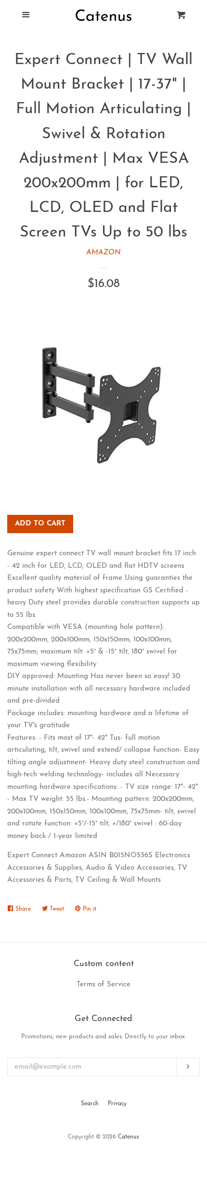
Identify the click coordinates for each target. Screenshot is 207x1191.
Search (90, 1104)
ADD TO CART (40, 523)
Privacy (117, 1104)
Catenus (128, 1137)
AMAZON (103, 252)
